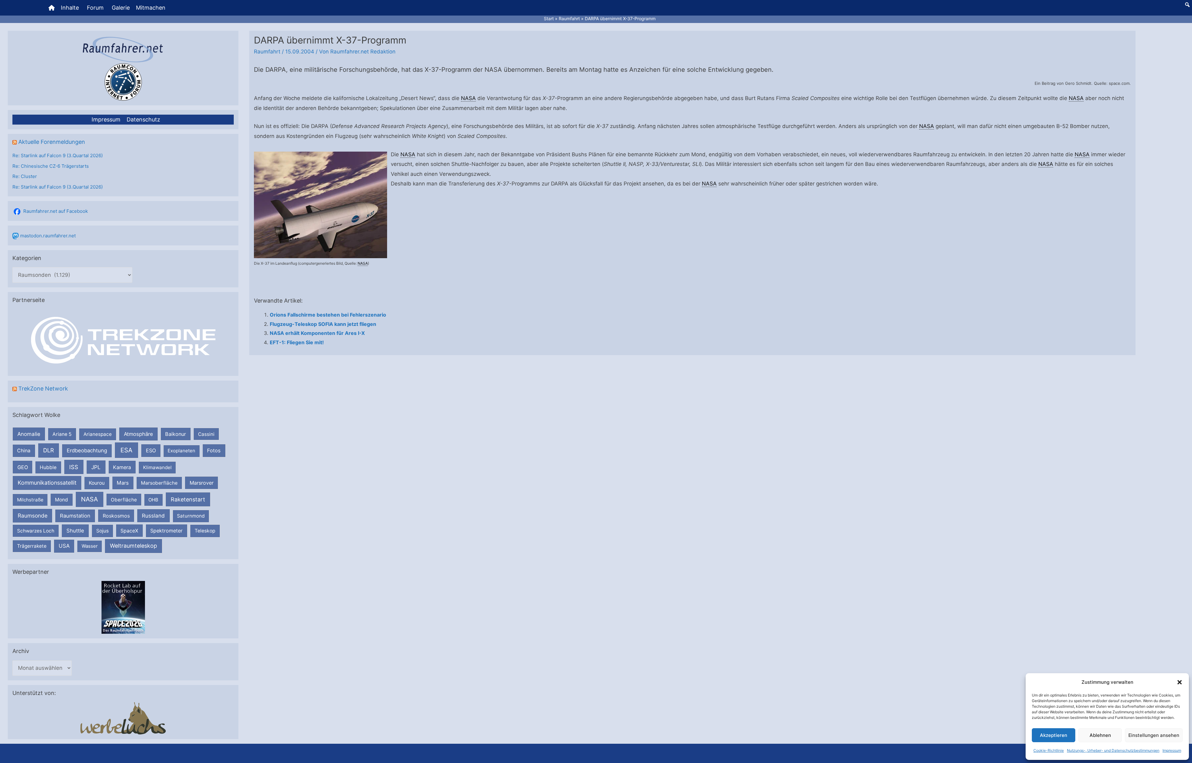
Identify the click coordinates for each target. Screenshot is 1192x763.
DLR (48, 450)
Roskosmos (116, 516)
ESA (126, 450)
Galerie (121, 7)
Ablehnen (1100, 735)
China (23, 451)
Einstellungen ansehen (1153, 735)
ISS (73, 467)
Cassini (206, 434)
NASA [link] (468, 98)
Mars (123, 483)
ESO (151, 450)
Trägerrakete (32, 546)
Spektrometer (166, 531)
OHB (153, 500)
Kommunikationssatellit (47, 482)
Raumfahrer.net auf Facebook (55, 211)
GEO (22, 467)
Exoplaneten (181, 451)
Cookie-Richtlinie (1048, 750)
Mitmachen (150, 7)
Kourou (97, 483)
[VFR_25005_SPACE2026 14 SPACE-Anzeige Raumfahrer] (123, 607)
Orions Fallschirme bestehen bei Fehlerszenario (328, 315)
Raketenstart (188, 499)
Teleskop (205, 531)
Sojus (102, 531)
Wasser (90, 546)
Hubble (48, 467)
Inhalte (70, 7)
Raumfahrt (267, 51)
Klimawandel (157, 467)
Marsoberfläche (159, 483)
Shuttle (75, 531)
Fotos (214, 450)
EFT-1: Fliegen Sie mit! (297, 342)
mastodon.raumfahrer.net (48, 236)
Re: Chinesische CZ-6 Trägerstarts (50, 166)
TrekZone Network (43, 388)
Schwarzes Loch (35, 531)
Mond (61, 500)
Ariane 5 (62, 434)
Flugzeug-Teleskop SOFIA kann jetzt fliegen (323, 324)
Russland (153, 515)
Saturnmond (191, 516)
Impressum (1172, 750)
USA (64, 546)
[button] (1179, 682)
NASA (89, 499)
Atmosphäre (138, 434)
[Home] (51, 8)
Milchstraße (30, 500)
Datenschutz (143, 119)
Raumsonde (32, 515)
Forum (95, 7)
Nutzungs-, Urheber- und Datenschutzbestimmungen (1113, 750)
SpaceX (129, 531)
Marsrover (202, 483)
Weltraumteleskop (133, 545)
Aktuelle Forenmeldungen (51, 142)
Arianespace (98, 434)
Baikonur (175, 434)
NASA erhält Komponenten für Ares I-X (317, 333)
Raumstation (75, 516)
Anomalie (28, 434)
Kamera (122, 467)
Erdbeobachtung (87, 450)
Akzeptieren (1053, 735)
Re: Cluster (24, 176)
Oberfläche (124, 500)
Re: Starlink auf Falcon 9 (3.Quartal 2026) (57, 155)
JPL (96, 467)
